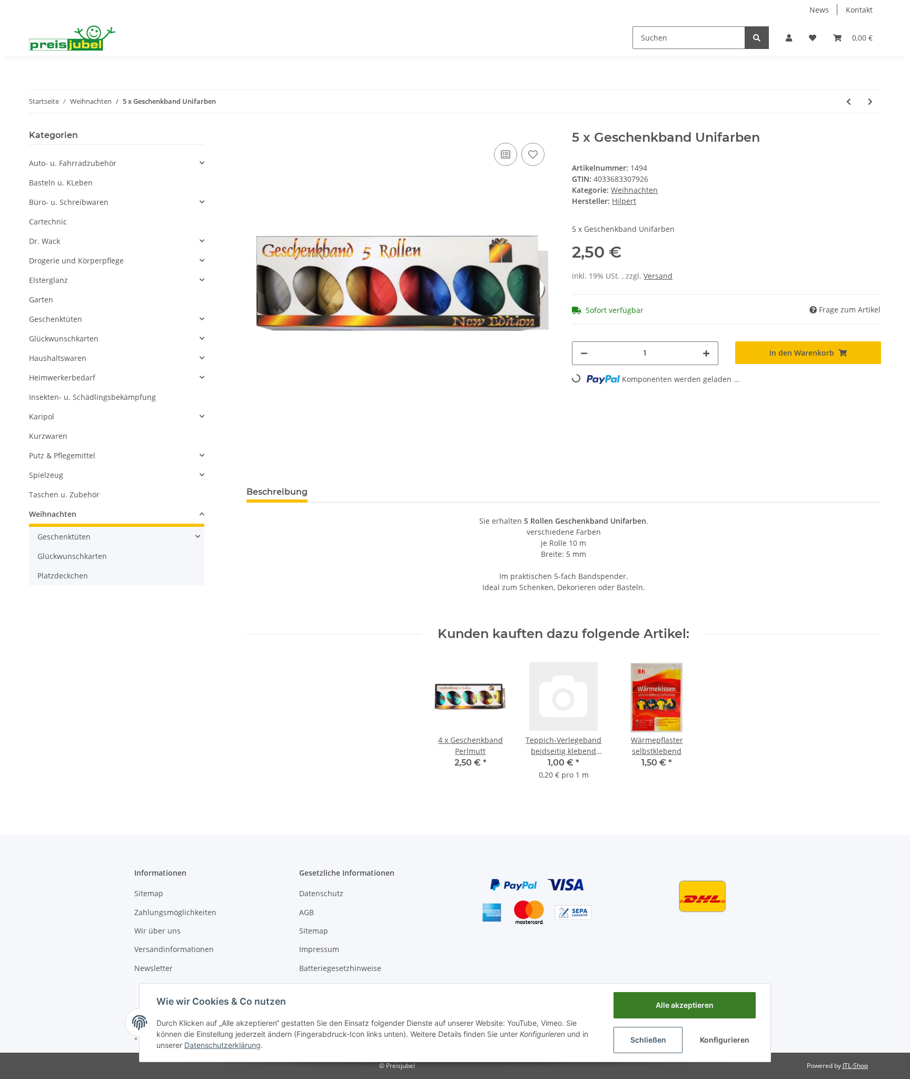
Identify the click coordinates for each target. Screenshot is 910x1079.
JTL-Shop (855, 1065)
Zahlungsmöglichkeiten (175, 912)
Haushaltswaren (57, 358)
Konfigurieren (724, 1039)
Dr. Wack (44, 241)
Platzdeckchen (62, 576)
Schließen (648, 1039)
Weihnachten (634, 190)
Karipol (41, 416)
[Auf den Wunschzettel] (533, 154)
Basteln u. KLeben (61, 183)
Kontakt (859, 10)
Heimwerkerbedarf (62, 377)
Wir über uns (157, 931)
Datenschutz (321, 893)
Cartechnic (48, 222)
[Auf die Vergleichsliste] (505, 154)
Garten (41, 300)
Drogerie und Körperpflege (76, 261)
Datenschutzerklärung (222, 1045)
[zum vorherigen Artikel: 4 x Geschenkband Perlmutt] (848, 101)
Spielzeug (46, 475)
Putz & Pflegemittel (62, 455)
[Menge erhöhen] (706, 353)
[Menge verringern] (584, 353)
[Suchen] (757, 37)
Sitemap (148, 893)
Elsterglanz (48, 280)
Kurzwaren (48, 436)
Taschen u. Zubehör (64, 494)
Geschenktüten (55, 319)
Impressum (319, 949)
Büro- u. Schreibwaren (68, 202)
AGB (306, 912)
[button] (788, 37)
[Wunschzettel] (812, 37)
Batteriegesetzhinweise (340, 968)
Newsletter (153, 968)
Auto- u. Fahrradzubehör (72, 163)
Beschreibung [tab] (277, 492)
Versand (658, 276)
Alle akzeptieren (685, 1004)
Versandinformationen (174, 949)
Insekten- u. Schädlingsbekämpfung (92, 397)
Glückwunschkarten (63, 338)
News (819, 10)
